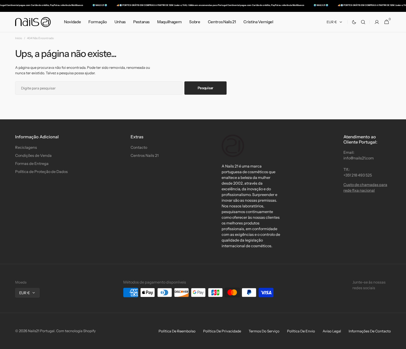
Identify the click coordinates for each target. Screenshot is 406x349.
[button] (363, 22)
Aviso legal (332, 331)
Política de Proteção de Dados (41, 171)
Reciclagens (26, 147)
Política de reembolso (177, 331)
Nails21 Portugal (41, 331)
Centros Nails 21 (145, 155)
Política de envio (301, 331)
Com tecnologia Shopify (76, 331)
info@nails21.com (358, 158)
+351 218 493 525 (357, 175)
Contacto (139, 147)
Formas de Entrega (32, 163)
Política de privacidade (222, 331)
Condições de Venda (33, 155)
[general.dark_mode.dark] (354, 22)
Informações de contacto (370, 331)
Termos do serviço (264, 331)
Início (18, 38)
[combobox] (98, 88)
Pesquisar (205, 88)
